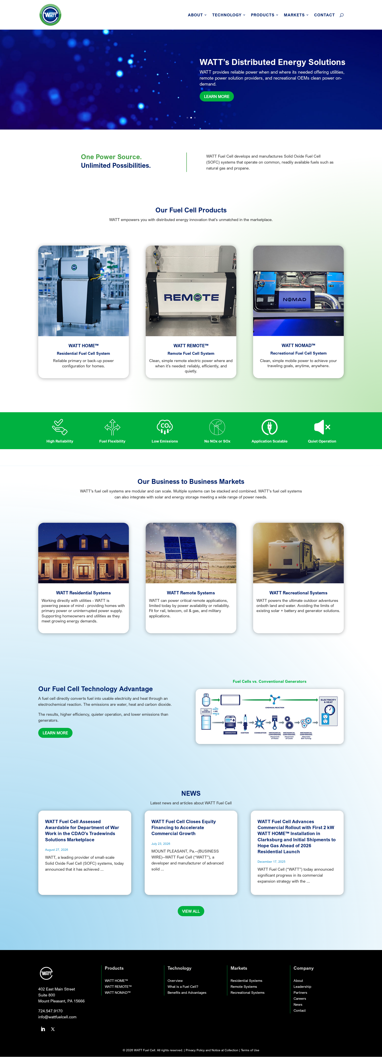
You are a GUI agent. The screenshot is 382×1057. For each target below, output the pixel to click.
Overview (175, 980)
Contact (324, 15)
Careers (300, 998)
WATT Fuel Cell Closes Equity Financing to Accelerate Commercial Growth (183, 827)
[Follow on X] (52, 1029)
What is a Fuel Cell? (183, 986)
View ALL (191, 911)
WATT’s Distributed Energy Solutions (272, 62)
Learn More (216, 96)
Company (304, 968)
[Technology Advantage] (270, 742)
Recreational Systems (248, 992)
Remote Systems (244, 986)
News (298, 1004)
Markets (294, 15)
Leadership (302, 986)
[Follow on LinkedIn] (43, 1029)
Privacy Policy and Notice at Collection (212, 1050)
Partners (300, 992)
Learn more (55, 732)
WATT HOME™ (116, 980)
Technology (227, 15)
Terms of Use (250, 1050)
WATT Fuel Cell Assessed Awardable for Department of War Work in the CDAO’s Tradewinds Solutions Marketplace (82, 830)
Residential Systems (246, 980)
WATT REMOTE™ (118, 986)
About (195, 15)
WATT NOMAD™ (117, 992)
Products (263, 15)
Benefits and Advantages (187, 992)
